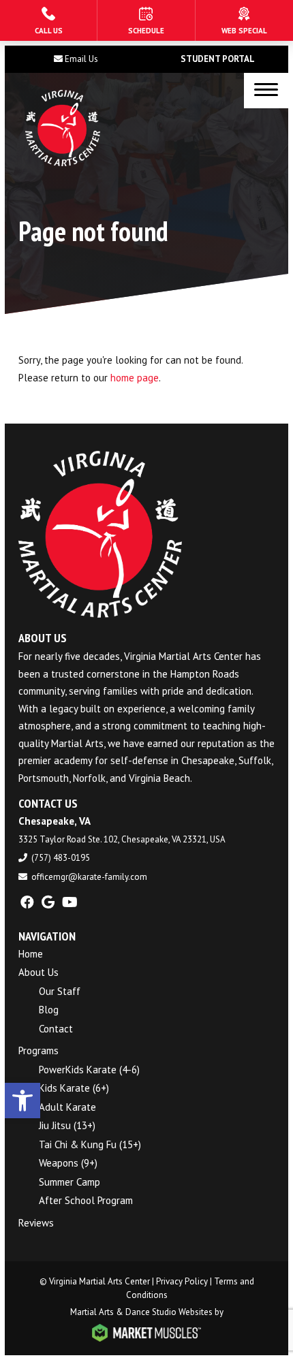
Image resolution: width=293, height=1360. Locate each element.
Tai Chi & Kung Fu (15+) (90, 1144)
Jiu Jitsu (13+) (67, 1125)
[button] (22, 1100)
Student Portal (218, 59)
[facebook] (27, 902)
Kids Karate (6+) (74, 1087)
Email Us (81, 59)
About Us (38, 972)
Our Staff (59, 991)
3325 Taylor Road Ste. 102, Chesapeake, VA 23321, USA (122, 839)
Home (30, 953)
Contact (56, 1028)
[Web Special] (244, 20)
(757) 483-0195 (60, 858)
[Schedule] (145, 20)
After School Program (86, 1200)
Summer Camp (69, 1181)
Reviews (36, 1222)
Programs (38, 1050)
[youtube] (70, 902)
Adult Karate (67, 1107)
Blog (49, 1009)
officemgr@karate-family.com (89, 877)
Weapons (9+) (68, 1162)
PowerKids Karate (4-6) (89, 1069)
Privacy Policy (182, 1281)
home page (134, 377)
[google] (48, 902)
